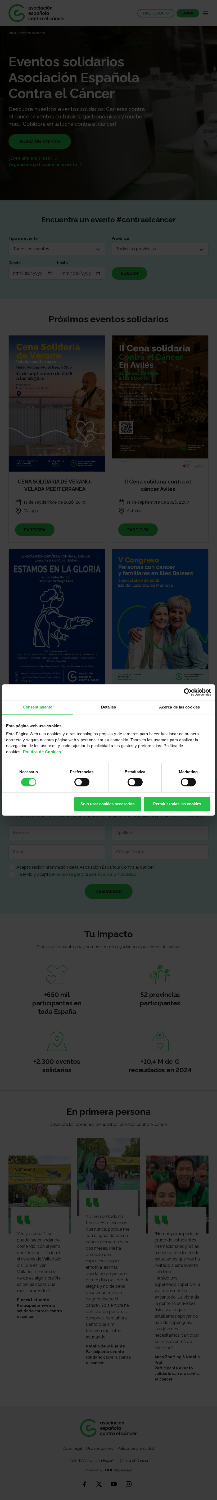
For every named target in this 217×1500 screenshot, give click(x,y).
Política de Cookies (42, 751)
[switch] (81, 782)
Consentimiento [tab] (37, 707)
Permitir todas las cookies (177, 804)
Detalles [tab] (108, 707)
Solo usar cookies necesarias (107, 804)
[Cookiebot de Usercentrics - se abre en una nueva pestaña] (188, 692)
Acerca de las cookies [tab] (179, 707)
